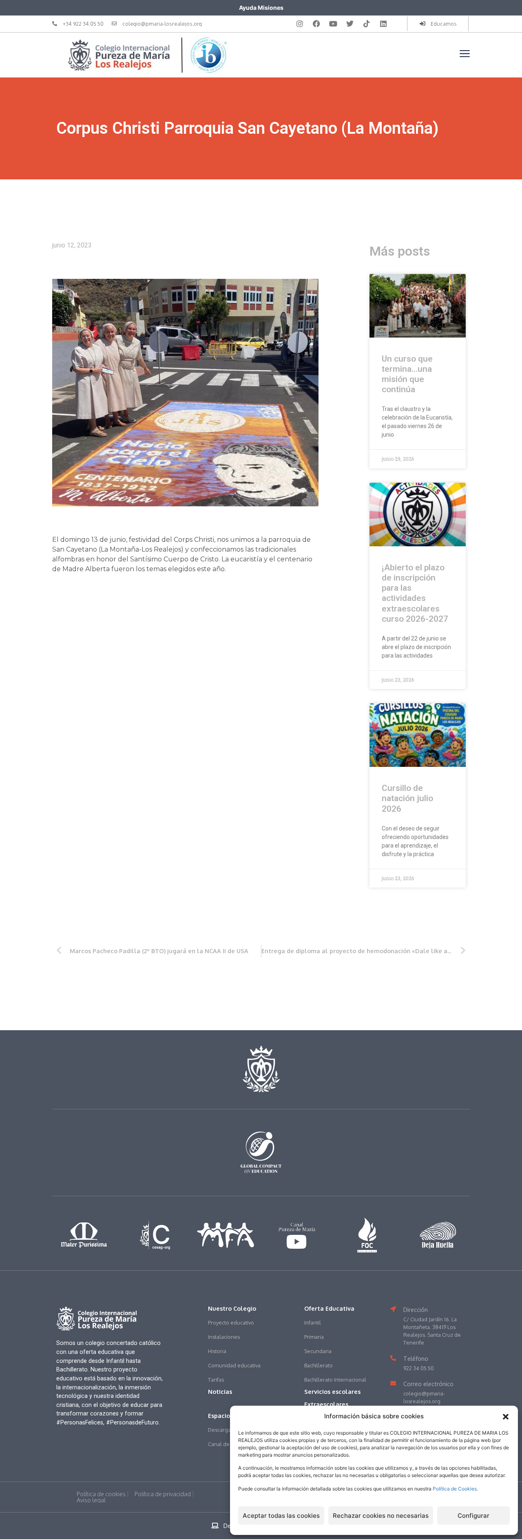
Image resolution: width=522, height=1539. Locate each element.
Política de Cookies (455, 1489)
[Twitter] (350, 23)
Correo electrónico (428, 1383)
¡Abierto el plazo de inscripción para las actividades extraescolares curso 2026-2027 (415, 593)
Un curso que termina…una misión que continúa (407, 374)
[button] (506, 1417)
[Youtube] (333, 23)
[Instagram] (299, 23)
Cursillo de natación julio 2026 (407, 798)
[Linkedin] (383, 23)
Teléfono (415, 1358)
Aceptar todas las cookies (281, 1515)
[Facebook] (316, 23)
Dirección (415, 1309)
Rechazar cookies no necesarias (381, 1515)
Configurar (473, 1515)
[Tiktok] (366, 23)
